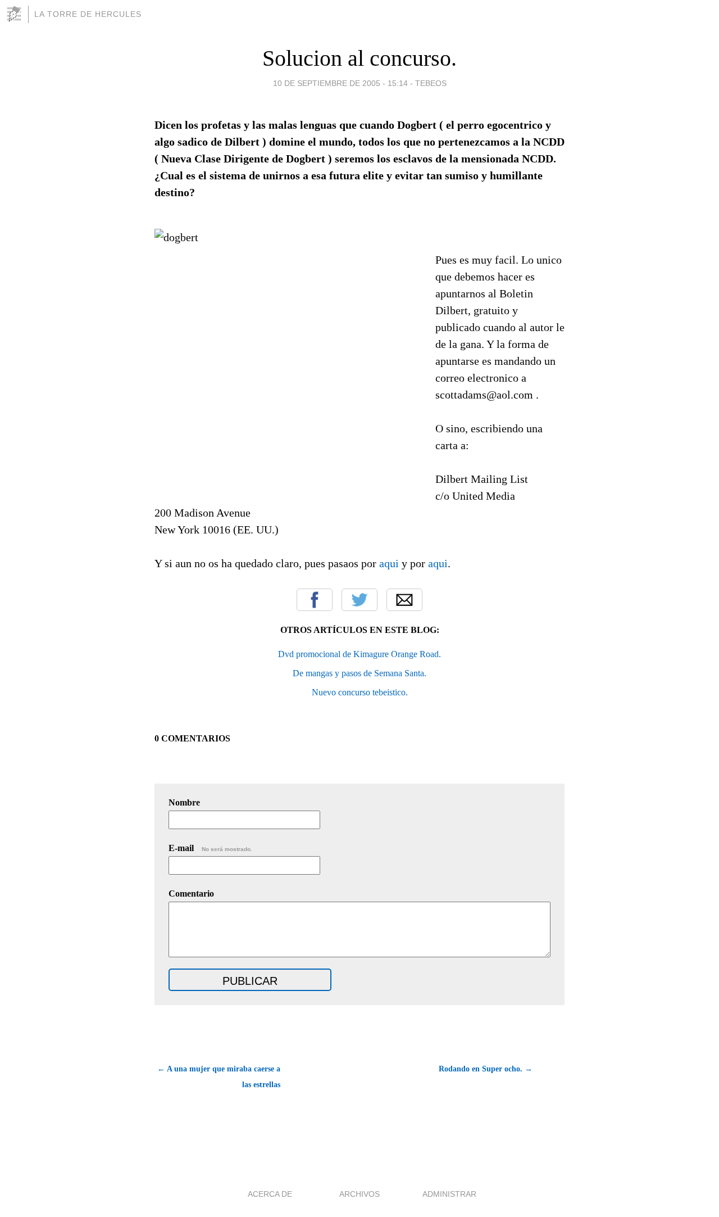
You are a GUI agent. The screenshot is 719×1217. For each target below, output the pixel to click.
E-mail (210, 848)
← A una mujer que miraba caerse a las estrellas (218, 1077)
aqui (389, 563)
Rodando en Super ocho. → (486, 1069)
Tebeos (431, 83)
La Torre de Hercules (88, 14)
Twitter (359, 600)
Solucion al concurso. (359, 58)
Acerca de (270, 1193)
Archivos (359, 1193)
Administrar (449, 1193)
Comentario (191, 893)
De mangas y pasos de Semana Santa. (359, 673)
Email (404, 600)
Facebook (315, 600)
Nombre (184, 802)
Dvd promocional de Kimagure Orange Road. (359, 654)
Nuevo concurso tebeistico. (360, 692)
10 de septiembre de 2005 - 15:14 (340, 83)
